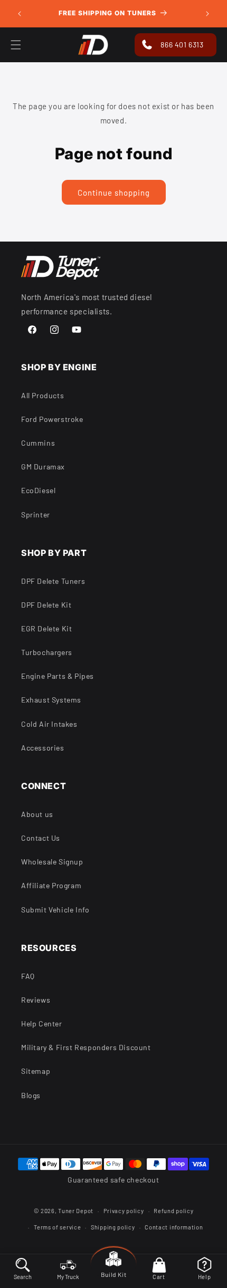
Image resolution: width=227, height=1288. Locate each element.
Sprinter (35, 514)
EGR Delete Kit (46, 628)
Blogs (31, 1095)
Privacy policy (123, 1210)
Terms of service (57, 1227)
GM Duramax (43, 466)
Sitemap (35, 1070)
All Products (42, 395)
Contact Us (40, 837)
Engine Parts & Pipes (57, 675)
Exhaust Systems (51, 699)
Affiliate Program (51, 885)
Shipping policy (113, 1227)
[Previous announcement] (19, 13)
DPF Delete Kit (46, 604)
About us (37, 814)
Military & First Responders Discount (86, 1047)
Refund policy (173, 1210)
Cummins (38, 442)
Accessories (42, 747)
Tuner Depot (75, 1210)
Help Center (41, 1023)
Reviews (35, 999)
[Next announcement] (207, 13)
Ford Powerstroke (52, 419)
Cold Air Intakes (49, 723)
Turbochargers (46, 652)
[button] (159, 1269)
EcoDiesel (38, 490)
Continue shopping (114, 192)
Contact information (174, 1227)
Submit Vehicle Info (55, 909)
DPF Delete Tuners (53, 580)
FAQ (28, 976)
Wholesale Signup (52, 861)
